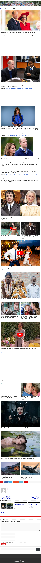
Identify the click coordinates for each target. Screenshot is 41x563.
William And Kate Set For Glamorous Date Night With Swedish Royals (34, 497)
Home (2, 8)
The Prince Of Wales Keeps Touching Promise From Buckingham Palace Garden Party (7, 497)
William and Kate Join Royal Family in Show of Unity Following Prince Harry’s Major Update (20, 506)
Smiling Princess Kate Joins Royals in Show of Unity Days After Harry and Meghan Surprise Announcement (6, 511)
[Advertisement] (20, 48)
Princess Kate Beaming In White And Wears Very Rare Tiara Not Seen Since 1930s (18, 135)
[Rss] (20, 560)
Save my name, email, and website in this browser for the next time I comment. (14, 542)
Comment (3, 522)
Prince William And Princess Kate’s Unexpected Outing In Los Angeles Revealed (18, 88)
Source (2, 186)
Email (2, 535)
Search (38, 549)
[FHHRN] (20, 3)
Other (4, 8)
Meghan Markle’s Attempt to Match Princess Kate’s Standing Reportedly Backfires (33, 505)
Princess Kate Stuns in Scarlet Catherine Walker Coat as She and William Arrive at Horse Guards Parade (22, 174)
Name (2, 532)
